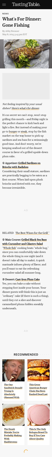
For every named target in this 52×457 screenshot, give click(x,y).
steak (24, 131)
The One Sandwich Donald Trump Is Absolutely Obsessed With (13, 391)
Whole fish (9, 248)
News (5, 13)
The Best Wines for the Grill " (32, 233)
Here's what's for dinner (25, 108)
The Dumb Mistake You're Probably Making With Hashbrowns (13, 435)
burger (13, 131)
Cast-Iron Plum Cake (27, 279)
